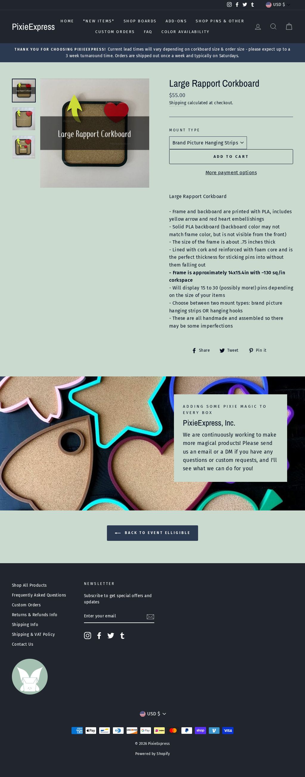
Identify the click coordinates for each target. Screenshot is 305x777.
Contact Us (22, 644)
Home (67, 21)
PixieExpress (33, 26)
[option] (152, 52)
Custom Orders (115, 31)
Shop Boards (140, 21)
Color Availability (185, 31)
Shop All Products (29, 585)
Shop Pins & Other (220, 21)
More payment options (231, 172)
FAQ (148, 31)
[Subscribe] (150, 616)
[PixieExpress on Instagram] (87, 635)
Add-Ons (176, 21)
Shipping (177, 102)
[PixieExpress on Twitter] (110, 635)
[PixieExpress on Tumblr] (122, 635)
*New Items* (99, 21)
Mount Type (184, 130)
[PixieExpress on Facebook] (99, 635)
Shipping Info (25, 624)
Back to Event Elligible (156, 533)
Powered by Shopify (152, 754)
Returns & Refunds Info (34, 614)
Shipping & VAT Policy (33, 634)
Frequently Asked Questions (39, 595)
